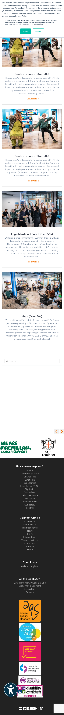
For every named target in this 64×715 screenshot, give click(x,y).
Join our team (29, 537)
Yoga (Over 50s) (32, 316)
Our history (29, 504)
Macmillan (30, 498)
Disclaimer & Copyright (30, 585)
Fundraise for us (30, 527)
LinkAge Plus (30, 476)
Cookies (30, 592)
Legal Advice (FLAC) (29, 486)
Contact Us (29, 521)
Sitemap (30, 546)
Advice (30, 470)
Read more (32, 98)
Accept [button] (25, 31)
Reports (30, 507)
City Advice (30, 489)
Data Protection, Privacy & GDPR (30, 582)
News (30, 530)
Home (30, 549)
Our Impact (29, 543)
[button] (62, 431)
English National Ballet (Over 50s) (32, 234)
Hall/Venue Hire (29, 501)
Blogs (30, 534)
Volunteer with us (29, 540)
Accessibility (30, 589)
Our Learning (30, 482)
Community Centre (30, 473)
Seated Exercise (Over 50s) (32, 74)
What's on (30, 479)
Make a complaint (29, 566)
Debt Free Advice (30, 495)
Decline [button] (38, 31)
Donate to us (29, 524)
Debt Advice (30, 492)
